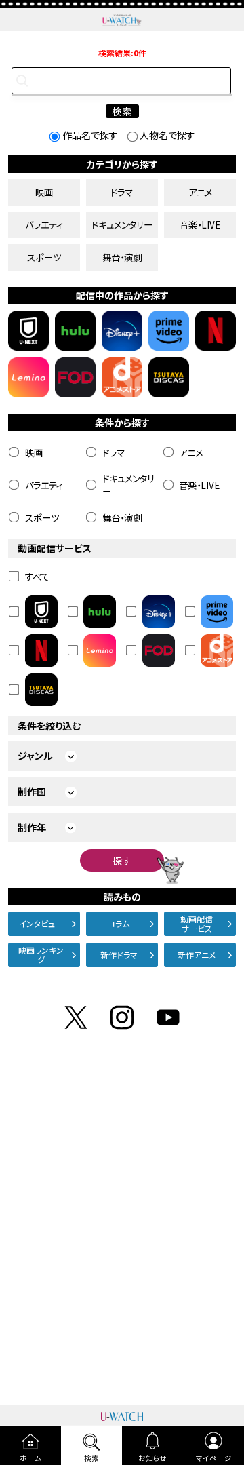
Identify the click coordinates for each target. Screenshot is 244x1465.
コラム (118, 923)
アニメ (200, 192)
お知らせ (152, 1458)
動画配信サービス (196, 923)
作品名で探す (90, 135)
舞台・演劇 (122, 257)
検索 (91, 1458)
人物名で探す (167, 135)
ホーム (30, 1458)
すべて (37, 576)
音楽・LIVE (200, 224)
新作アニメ (197, 954)
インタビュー (41, 923)
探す (122, 860)
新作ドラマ (119, 954)
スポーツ (44, 257)
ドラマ (121, 192)
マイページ (214, 1458)
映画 (44, 192)
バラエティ (44, 224)
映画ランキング (41, 954)
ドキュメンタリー (122, 224)
